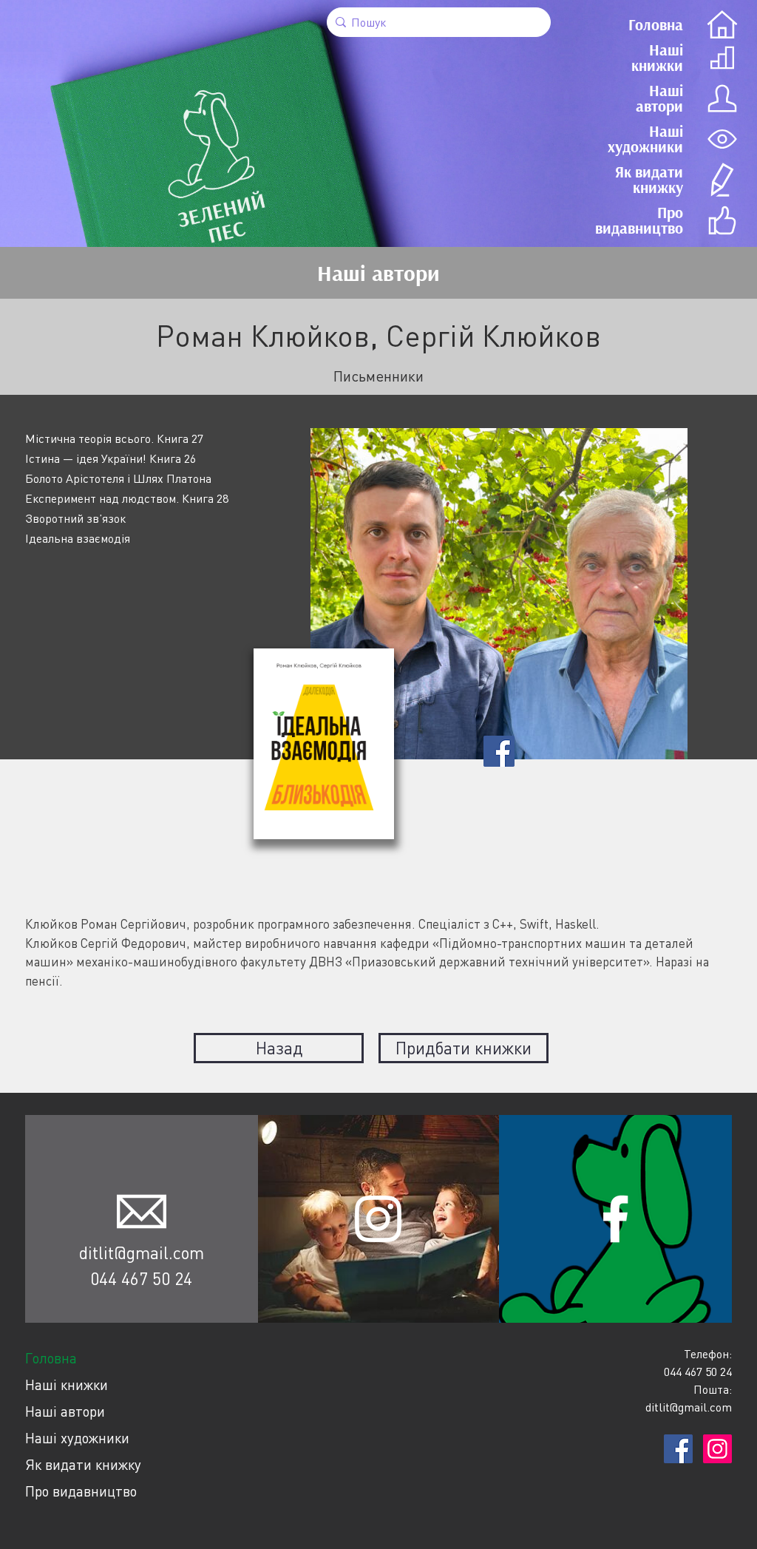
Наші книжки (66, 1384)
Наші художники (77, 1437)
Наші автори (65, 1411)
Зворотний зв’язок (75, 518)
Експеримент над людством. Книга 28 (126, 498)
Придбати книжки (464, 1047)
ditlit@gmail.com (141, 1252)
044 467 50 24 (141, 1278)
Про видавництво (81, 1490)
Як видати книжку (83, 1464)
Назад (279, 1047)
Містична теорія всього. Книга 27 (114, 438)
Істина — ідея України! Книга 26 (110, 458)
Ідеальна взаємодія (77, 538)
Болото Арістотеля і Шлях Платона (118, 478)
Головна (51, 1357)
